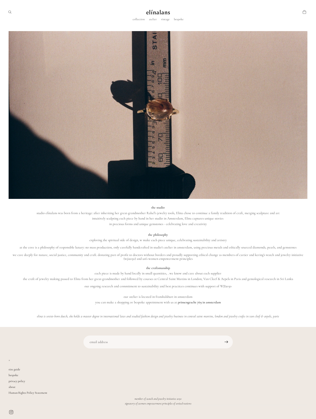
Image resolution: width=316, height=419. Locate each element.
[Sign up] (226, 341)
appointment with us (159, 302)
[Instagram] (11, 412)
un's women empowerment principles (168, 259)
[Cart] (304, 12)
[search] (10, 12)
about (12, 387)
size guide (14, 369)
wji (127, 259)
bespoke (13, 375)
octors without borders (150, 255)
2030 (132, 259)
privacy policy (17, 381)
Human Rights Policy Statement (28, 393)
